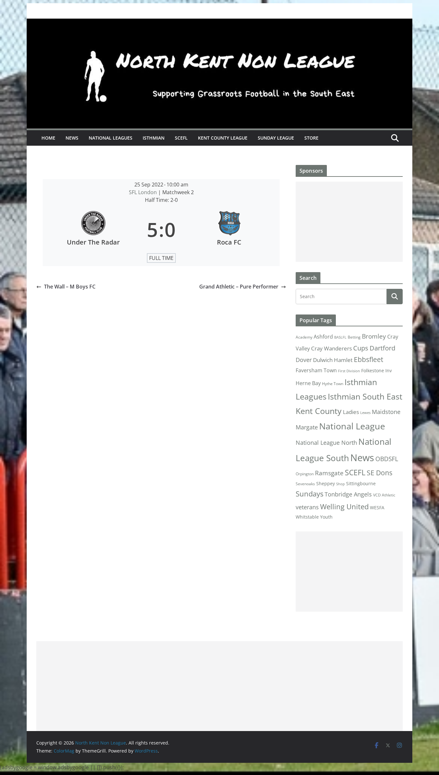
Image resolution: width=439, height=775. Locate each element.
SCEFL (181, 138)
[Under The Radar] (93, 229)
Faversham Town (316, 370)
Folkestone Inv (376, 371)
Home (48, 138)
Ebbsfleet (368, 359)
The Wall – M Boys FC (69, 286)
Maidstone (386, 412)
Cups (360, 347)
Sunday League (276, 138)
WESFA (377, 508)
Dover (304, 360)
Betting (354, 337)
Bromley (374, 336)
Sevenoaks (305, 484)
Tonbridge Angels (348, 494)
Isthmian (154, 138)
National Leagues (110, 138)
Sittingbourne (361, 484)
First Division (349, 371)
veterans (307, 507)
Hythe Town (332, 383)
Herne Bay (308, 383)
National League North (326, 442)
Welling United (344, 506)
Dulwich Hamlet (333, 360)
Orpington (305, 474)
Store (311, 138)
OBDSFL (386, 459)
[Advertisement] (349, 222)
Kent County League (222, 138)
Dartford (382, 348)
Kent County (319, 410)
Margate (307, 427)
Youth (326, 517)
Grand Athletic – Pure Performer (238, 286)
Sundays (309, 493)
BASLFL (340, 337)
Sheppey (325, 484)
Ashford (323, 336)
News (72, 138)
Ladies (351, 412)
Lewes (365, 412)
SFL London (143, 192)
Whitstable (307, 517)
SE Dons (379, 472)
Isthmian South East (365, 396)
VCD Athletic (384, 495)
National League (352, 426)
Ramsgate (329, 473)
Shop (340, 484)
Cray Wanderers (331, 348)
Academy (304, 337)
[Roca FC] (229, 229)
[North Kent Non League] (219, 23)
